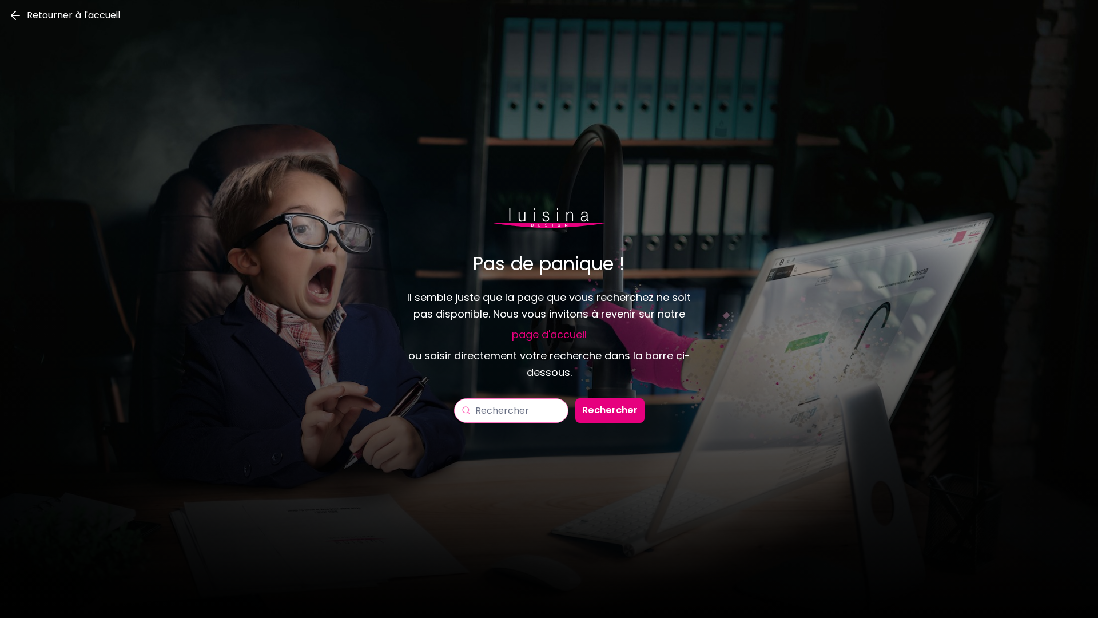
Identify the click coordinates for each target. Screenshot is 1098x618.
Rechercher (610, 410)
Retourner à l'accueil (73, 15)
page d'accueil (549, 334)
